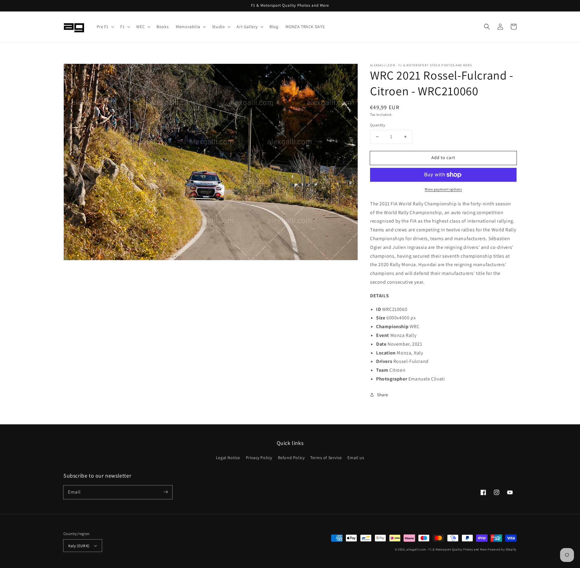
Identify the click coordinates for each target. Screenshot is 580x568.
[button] (105, 26)
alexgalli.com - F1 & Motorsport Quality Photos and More (446, 549)
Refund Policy (291, 457)
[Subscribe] (165, 492)
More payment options (443, 189)
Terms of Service (326, 457)
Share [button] (382, 394)
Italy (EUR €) (78, 545)
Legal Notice (228, 457)
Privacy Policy (259, 457)
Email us (355, 457)
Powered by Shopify (502, 549)
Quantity (377, 125)
